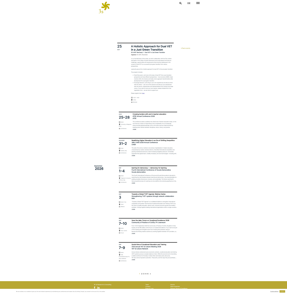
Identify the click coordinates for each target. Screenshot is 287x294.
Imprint (172, 284)
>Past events (185, 48)
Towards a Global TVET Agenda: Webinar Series (148, 194)
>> (150, 274)
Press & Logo (149, 288)
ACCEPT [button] (282, 291)
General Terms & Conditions (178, 288)
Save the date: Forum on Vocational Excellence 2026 (150, 220)
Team (147, 284)
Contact (147, 286)
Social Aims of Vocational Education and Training (149, 244)
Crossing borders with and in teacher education (149, 114)
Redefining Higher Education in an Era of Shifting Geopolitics (153, 140)
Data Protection (175, 286)
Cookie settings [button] (274, 291)
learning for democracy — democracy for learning (149, 168)
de (188, 3)
